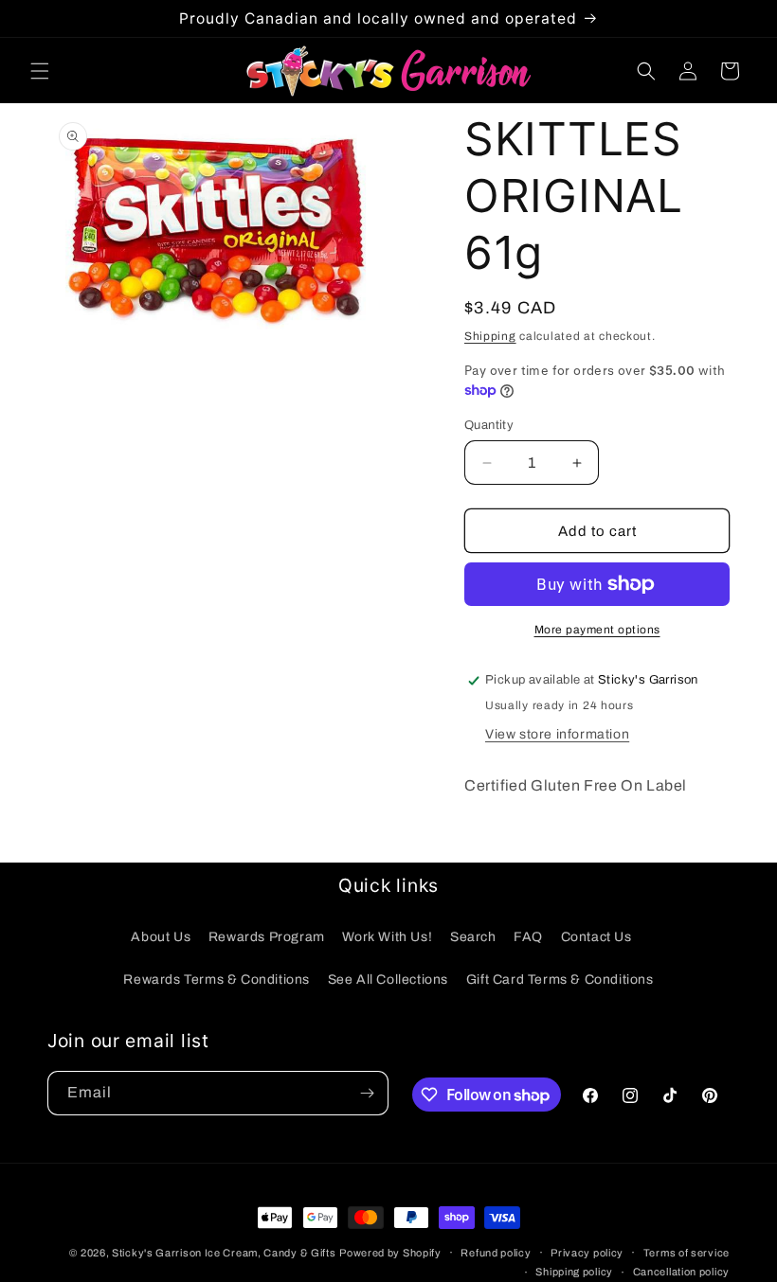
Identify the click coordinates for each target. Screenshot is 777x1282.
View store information (557, 734)
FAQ (528, 937)
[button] (40, 71)
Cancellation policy (681, 1271)
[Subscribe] (367, 1093)
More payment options (597, 629)
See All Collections (388, 979)
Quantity (489, 425)
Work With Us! (387, 937)
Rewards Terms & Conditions (216, 979)
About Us (160, 937)
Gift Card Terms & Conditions (560, 979)
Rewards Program (266, 937)
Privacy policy (587, 1252)
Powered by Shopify (390, 1252)
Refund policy (496, 1252)
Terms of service (686, 1252)
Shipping (490, 336)
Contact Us (596, 937)
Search (473, 937)
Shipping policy (574, 1271)
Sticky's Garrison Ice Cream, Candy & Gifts (223, 1252)
